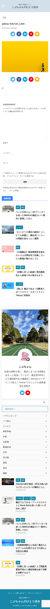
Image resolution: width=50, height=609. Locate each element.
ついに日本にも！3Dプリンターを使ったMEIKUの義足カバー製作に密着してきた (30, 215)
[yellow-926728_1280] (25, 34)
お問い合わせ (20, 593)
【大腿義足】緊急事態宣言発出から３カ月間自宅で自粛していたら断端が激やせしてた (30, 255)
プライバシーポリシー (34, 593)
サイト (5, 163)
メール (6, 153)
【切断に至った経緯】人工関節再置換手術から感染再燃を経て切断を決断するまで (31, 569)
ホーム (10, 593)
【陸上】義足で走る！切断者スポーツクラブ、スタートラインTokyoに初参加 (30, 292)
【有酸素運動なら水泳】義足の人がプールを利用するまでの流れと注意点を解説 (31, 548)
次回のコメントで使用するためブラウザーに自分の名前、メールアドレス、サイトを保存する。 (24, 174)
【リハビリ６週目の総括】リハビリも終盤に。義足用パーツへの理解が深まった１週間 (30, 235)
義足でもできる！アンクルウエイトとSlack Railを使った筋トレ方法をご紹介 (31, 505)
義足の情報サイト (25, 598)
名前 (5, 143)
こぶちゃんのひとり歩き (25, 7)
